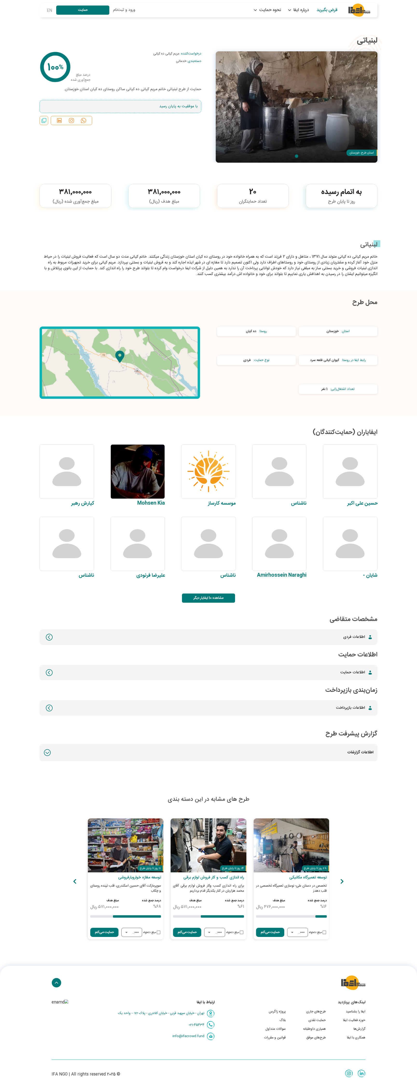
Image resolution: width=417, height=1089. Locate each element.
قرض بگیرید (327, 10)
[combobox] (301, 932)
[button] (208, 752)
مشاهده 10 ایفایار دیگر (208, 598)
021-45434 (196, 1025)
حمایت (83, 10)
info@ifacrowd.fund (188, 1036)
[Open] (292, 932)
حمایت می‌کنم (270, 932)
